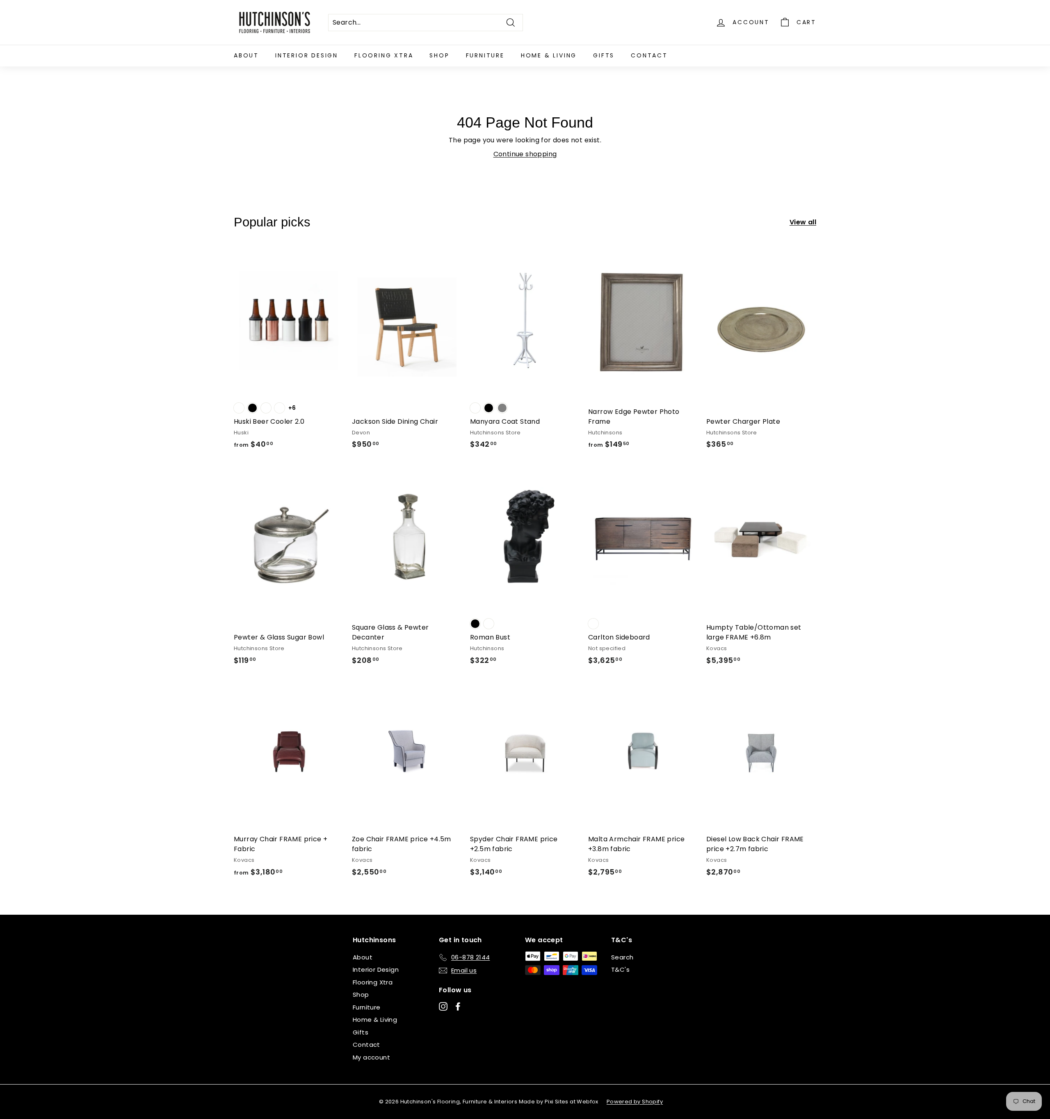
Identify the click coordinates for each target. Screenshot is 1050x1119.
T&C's (620, 969)
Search (622, 957)
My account (371, 1057)
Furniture (485, 55)
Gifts (603, 55)
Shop (439, 55)
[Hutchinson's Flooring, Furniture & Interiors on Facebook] (458, 1006)
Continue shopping (525, 154)
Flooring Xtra (383, 55)
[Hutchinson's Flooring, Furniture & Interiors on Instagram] (443, 1006)
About (246, 55)
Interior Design (306, 55)
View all (803, 222)
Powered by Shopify (635, 1101)
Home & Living (549, 55)
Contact (649, 55)
